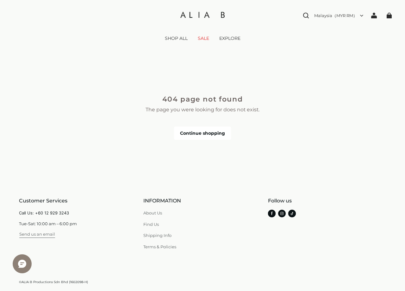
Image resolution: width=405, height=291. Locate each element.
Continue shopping (202, 133)
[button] (306, 15)
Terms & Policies (159, 246)
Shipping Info (157, 235)
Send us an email (37, 234)
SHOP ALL (176, 38)
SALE (203, 38)
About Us (152, 212)
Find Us (151, 224)
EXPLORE (229, 38)
